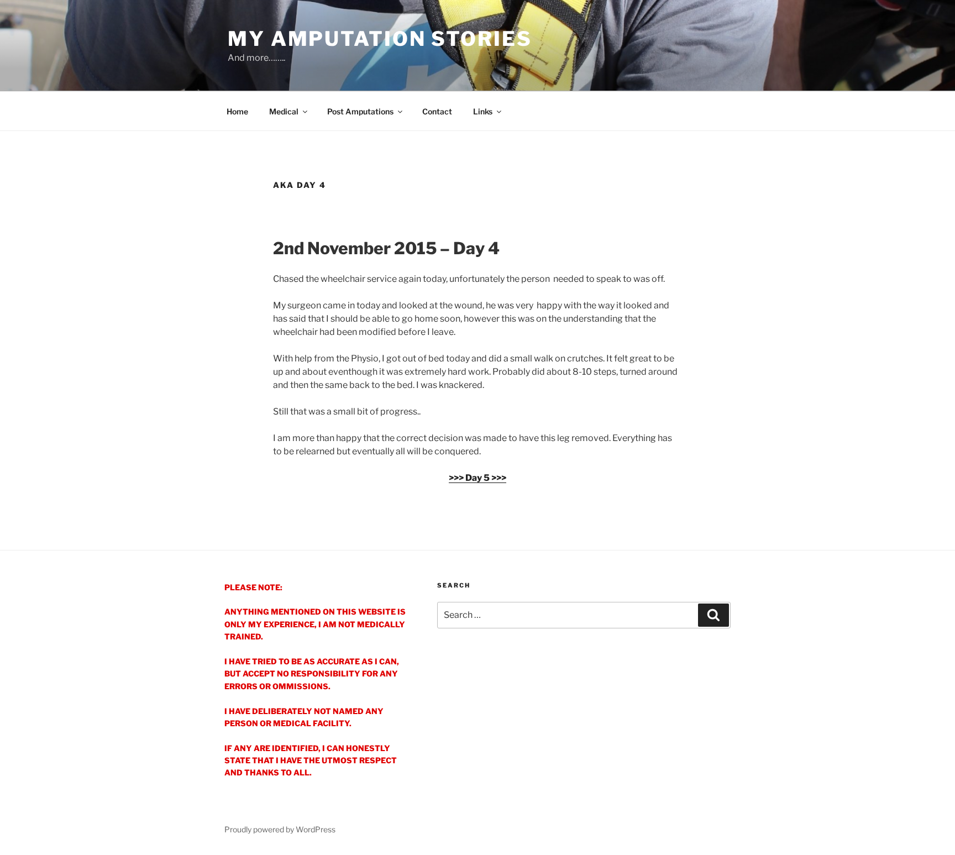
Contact (437, 111)
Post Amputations (360, 111)
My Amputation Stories (380, 39)
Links (482, 111)
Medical (283, 111)
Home (237, 111)
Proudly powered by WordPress (279, 829)
